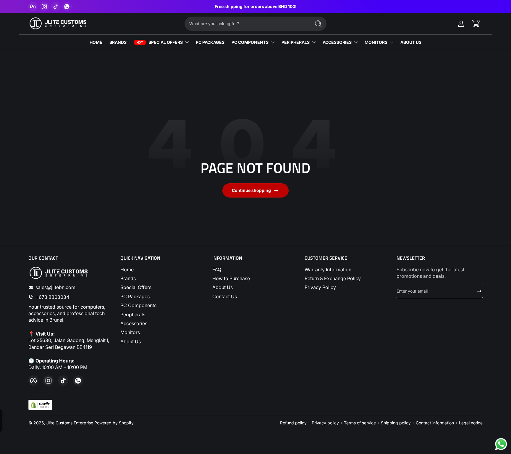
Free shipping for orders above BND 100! (256, 6)
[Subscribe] (477, 291)
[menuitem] (163, 269)
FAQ (216, 269)
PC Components (138, 305)
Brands (128, 278)
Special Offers (135, 287)
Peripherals (132, 314)
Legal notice (471, 422)
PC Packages (135, 296)
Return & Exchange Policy (333, 278)
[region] (255, 6)
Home (127, 269)
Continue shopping (251, 190)
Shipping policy (396, 422)
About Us (130, 341)
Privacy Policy (320, 287)
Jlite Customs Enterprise (69, 422)
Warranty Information (328, 269)
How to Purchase (231, 278)
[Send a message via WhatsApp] (501, 444)
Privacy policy (325, 422)
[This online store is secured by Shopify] (40, 405)
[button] (475, 23)
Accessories (133, 323)
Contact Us (224, 296)
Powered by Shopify (114, 422)
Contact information (435, 422)
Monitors (130, 332)
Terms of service (360, 422)
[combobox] (246, 24)
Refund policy (293, 422)
